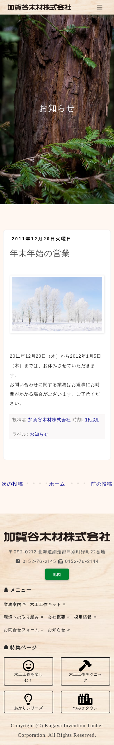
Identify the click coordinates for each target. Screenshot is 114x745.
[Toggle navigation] (99, 7)
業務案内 (13, 604)
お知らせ (39, 434)
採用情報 (83, 616)
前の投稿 (101, 484)
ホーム (57, 484)
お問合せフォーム (22, 629)
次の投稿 (12, 484)
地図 (57, 574)
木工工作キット (46, 604)
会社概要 (57, 616)
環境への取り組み (22, 616)
